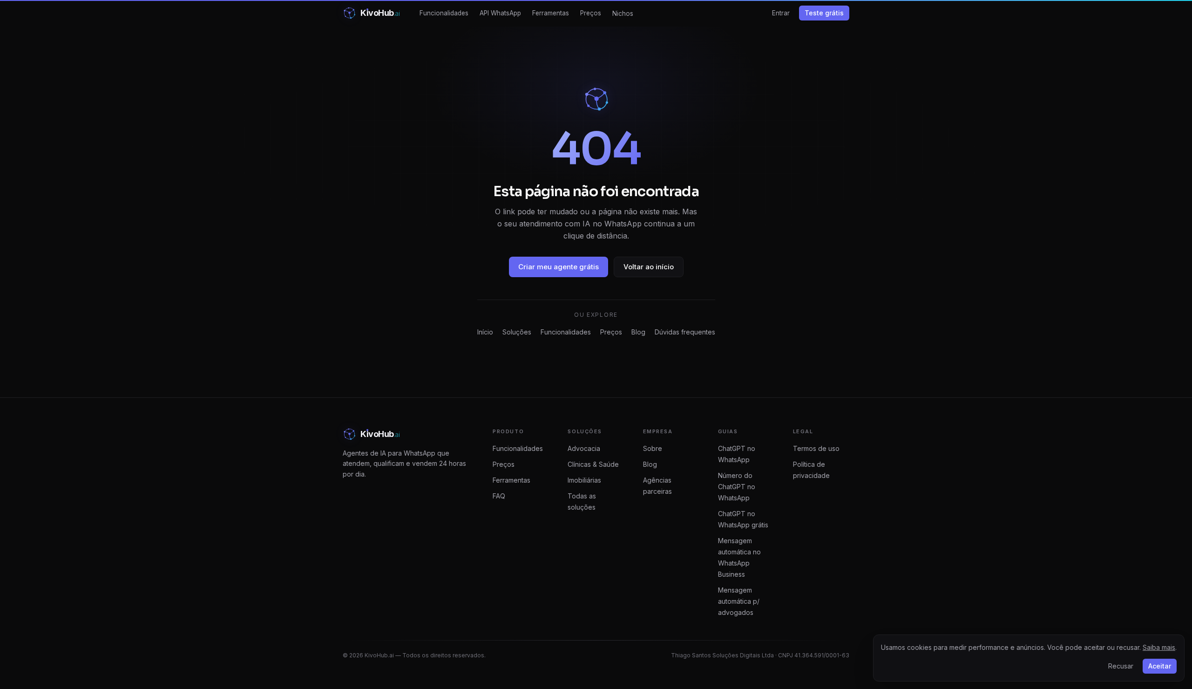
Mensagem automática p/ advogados (738, 601)
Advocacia (584, 448)
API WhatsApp (500, 13)
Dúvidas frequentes (685, 332)
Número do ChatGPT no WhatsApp (736, 486)
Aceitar (1159, 666)
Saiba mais (1159, 647)
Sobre (652, 448)
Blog (638, 332)
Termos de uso (816, 448)
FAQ (499, 496)
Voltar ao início (648, 266)
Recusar (1120, 666)
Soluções (516, 332)
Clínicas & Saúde (593, 464)
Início (485, 332)
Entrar (781, 13)
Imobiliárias (584, 480)
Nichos (622, 13)
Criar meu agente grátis (558, 266)
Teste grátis (824, 13)
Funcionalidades (444, 13)
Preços (590, 13)
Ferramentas (550, 13)
